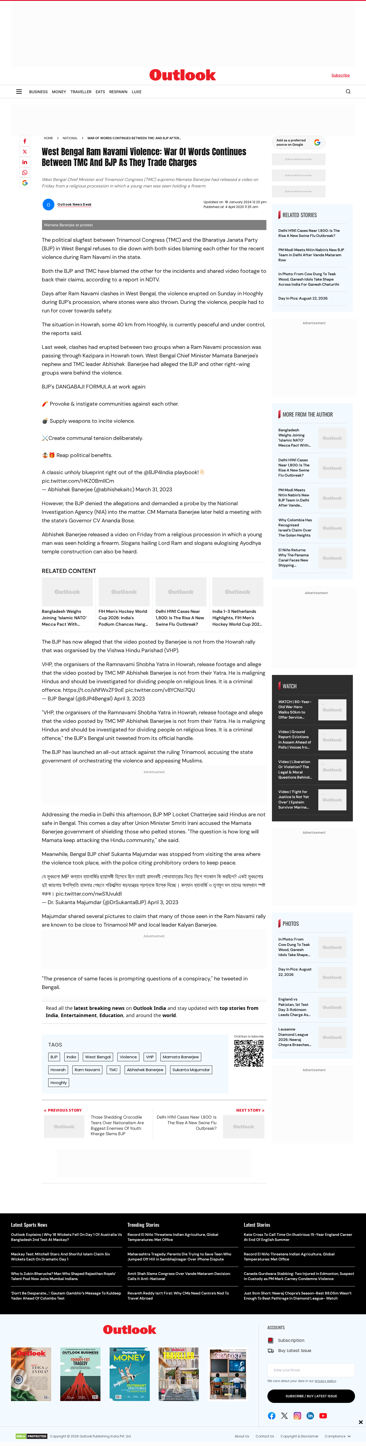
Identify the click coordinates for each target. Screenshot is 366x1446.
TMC (113, 1070)
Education (111, 1015)
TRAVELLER (80, 91)
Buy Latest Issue (294, 1350)
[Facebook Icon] (271, 1415)
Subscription (291, 1340)
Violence (128, 1057)
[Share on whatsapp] (25, 172)
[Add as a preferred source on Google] (25, 183)
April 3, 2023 (129, 698)
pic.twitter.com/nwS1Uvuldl (89, 893)
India (71, 1057)
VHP (150, 1057)
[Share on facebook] (25, 141)
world (169, 1015)
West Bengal (98, 1057)
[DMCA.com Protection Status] (31, 1436)
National (70, 138)
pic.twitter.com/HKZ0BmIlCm (78, 480)
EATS (100, 91)
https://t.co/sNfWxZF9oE (93, 689)
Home (48, 138)
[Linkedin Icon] (310, 1415)
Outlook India (149, 1008)
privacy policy (325, 1381)
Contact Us (265, 1436)
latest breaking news (99, 1008)
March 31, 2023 (154, 489)
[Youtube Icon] (323, 1415)
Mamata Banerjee (181, 1057)
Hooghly (59, 1082)
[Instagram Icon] (297, 1415)
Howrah (58, 1070)
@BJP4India (158, 472)
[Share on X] (25, 151)
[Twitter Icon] (284, 1415)
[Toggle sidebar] (19, 91)
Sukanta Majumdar (191, 1070)
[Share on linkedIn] (25, 162)
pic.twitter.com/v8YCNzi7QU (160, 689)
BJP (54, 1057)
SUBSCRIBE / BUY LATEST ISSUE (311, 1396)
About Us (242, 1436)
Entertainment (79, 1015)
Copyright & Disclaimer (299, 1436)
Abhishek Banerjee (145, 1070)
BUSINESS (38, 91)
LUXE (136, 91)
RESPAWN (118, 91)
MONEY (59, 91)
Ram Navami (87, 1070)
